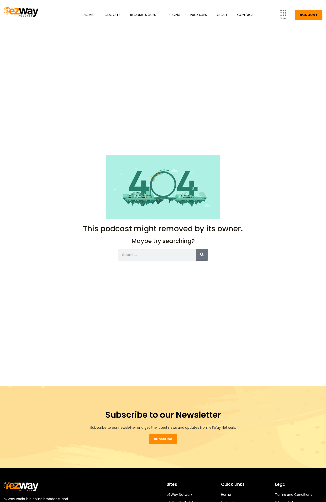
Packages (198, 14)
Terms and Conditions (293, 494)
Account (309, 14)
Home (88, 14)
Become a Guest (144, 14)
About (222, 14)
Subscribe (163, 439)
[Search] (202, 255)
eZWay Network (179, 494)
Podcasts (112, 14)
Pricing (174, 14)
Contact (245, 14)
